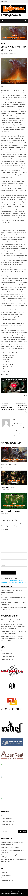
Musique (3, 43)
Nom (2, 551)
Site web (3, 565)
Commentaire (5, 529)
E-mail (3, 558)
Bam (23, 893)
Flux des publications (6, 653)
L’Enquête (15, 622)
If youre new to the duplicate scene (10, 595)
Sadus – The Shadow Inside (9, 465)
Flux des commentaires (7, 656)
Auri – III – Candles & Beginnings (10, 511)
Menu (4, 21)
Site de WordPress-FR (7, 659)
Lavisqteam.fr (11, 15)
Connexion (4, 651)
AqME (6, 53)
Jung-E (14, 633)
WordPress (18, 893)
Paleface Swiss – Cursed (8, 487)
